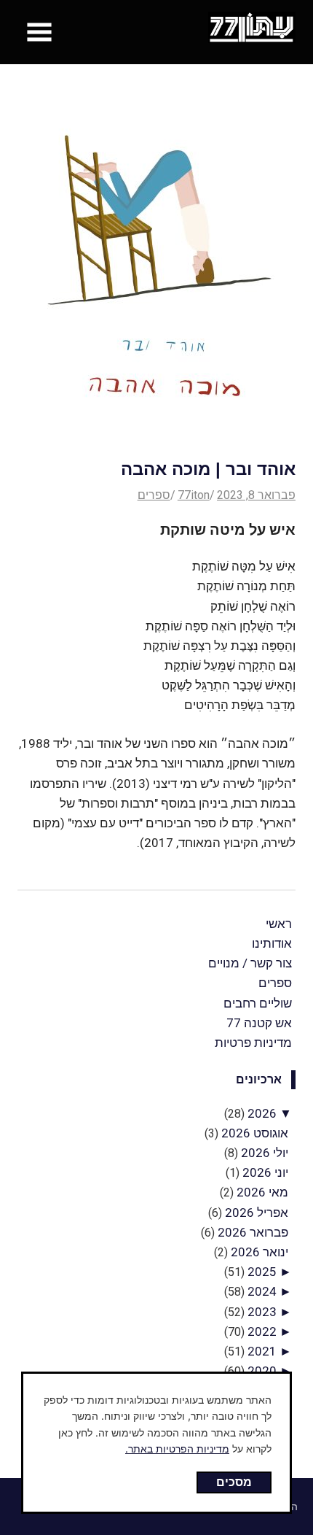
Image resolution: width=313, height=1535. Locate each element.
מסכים (234, 1481)
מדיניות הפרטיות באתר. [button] (177, 1448)
